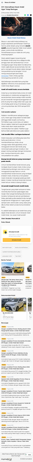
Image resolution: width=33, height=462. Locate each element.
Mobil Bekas (21, 38)
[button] (7, 247)
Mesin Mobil (12, 38)
